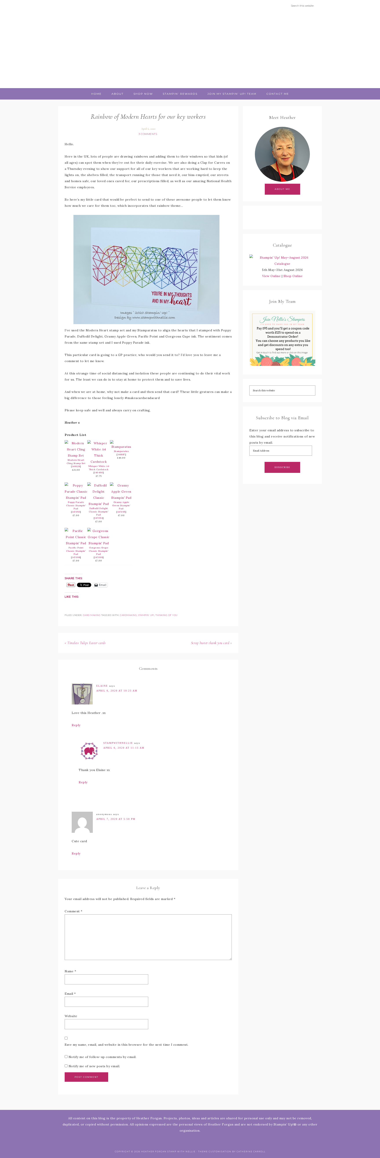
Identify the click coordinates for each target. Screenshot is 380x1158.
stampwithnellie (118, 743)
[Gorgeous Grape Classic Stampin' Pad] (98, 543)
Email (70, 994)
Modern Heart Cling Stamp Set (76, 462)
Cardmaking (128, 615)
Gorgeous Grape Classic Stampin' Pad (98, 550)
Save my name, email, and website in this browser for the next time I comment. (126, 1045)
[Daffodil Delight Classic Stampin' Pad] (98, 504)
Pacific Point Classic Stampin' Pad (76, 550)
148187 (121, 454)
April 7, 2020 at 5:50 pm (115, 819)
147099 (99, 557)
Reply (76, 725)
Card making (92, 615)
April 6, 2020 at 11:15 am (123, 747)
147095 (121, 511)
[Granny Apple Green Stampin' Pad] (121, 498)
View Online (271, 276)
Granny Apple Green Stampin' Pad (121, 505)
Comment (73, 911)
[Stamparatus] (121, 447)
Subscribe (282, 467)
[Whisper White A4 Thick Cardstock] (98, 462)
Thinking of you (166, 615)
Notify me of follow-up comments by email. (103, 1057)
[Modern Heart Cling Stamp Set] (76, 455)
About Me (282, 189)
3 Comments (148, 134)
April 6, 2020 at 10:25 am (116, 690)
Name (70, 971)
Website (71, 1016)
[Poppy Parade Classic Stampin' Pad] (76, 498)
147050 (76, 511)
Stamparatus (121, 451)
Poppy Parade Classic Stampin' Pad (76, 505)
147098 (76, 557)
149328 (76, 466)
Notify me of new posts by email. (94, 1066)
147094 (99, 518)
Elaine (102, 685)
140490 (98, 472)
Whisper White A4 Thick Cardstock (98, 468)
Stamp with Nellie (190, 50)
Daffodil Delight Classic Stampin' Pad (98, 511)
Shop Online (293, 276)
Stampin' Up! (146, 615)
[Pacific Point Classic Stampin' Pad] (76, 543)
